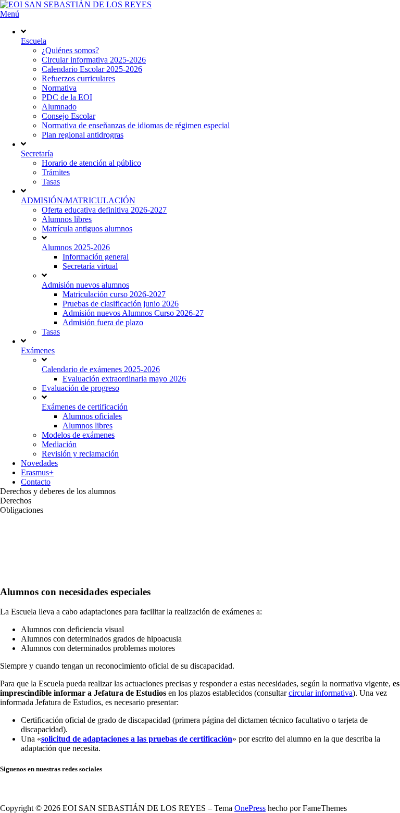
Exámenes (38, 350)
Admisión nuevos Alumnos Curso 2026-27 (133, 313)
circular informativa (321, 692)
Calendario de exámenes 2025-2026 (101, 369)
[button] (200, 491)
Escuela (33, 40)
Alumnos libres (67, 219)
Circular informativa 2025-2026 (94, 59)
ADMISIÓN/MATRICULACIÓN (78, 200)
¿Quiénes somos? (70, 50)
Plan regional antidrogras (82, 134)
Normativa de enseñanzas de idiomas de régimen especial (136, 125)
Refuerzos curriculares (78, 78)
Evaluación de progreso (80, 388)
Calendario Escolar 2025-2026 (92, 69)
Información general (96, 256)
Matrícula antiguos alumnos (87, 228)
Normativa (59, 87)
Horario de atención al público (91, 162)
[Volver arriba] (2, 798)
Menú (9, 13)
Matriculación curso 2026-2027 (114, 294)
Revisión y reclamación (80, 453)
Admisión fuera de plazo (103, 322)
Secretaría (37, 153)
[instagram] (4, 789)
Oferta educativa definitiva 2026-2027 (104, 209)
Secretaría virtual (90, 266)
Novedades (39, 463)
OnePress (250, 808)
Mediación (59, 444)
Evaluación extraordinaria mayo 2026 (124, 378)
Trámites (56, 172)
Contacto (36, 481)
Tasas (51, 181)
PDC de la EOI (67, 97)
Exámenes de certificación (85, 406)
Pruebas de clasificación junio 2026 (121, 303)
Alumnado (59, 106)
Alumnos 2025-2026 (76, 247)
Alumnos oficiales (92, 416)
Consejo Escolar (68, 116)
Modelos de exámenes (78, 434)
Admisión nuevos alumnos (85, 284)
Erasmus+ (37, 472)
